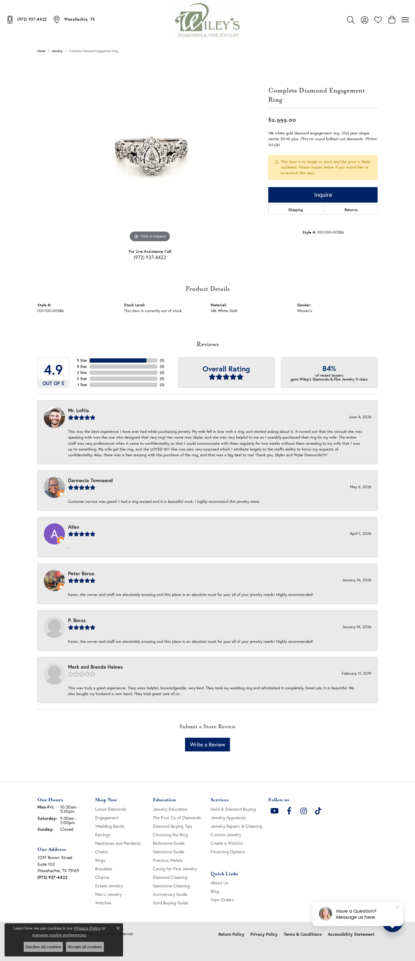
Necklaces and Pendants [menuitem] (118, 843)
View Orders (222, 900)
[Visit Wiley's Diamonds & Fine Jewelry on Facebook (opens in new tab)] (289, 811)
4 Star (82, 366)
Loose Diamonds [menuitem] (110, 809)
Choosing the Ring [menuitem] (170, 834)
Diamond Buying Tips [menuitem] (172, 826)
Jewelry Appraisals (228, 817)
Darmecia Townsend (90, 480)
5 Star (82, 360)
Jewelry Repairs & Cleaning (236, 826)
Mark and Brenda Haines (95, 666)
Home (41, 51)
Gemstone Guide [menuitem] (168, 852)
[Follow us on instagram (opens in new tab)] (303, 811)
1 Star (82, 384)
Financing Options (228, 852)
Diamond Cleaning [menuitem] (170, 877)
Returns (351, 209)
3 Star (82, 372)
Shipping (295, 209)
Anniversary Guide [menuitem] (170, 894)
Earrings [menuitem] (103, 834)
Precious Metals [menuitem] (168, 860)
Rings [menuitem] (100, 860)
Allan (73, 527)
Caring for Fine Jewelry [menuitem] (175, 869)
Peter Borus (81, 573)
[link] (26, 19)
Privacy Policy (264, 934)
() (162, 360)
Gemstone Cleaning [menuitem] (171, 886)
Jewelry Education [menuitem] (170, 809)
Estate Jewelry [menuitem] (109, 886)
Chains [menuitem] (101, 852)
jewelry (57, 51)
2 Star (82, 378)
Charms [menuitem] (102, 877)
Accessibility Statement (351, 934)
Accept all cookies (85, 946)
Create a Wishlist (227, 843)
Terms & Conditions (303, 934)
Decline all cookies (43, 946)
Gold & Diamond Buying (233, 809)
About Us (219, 883)
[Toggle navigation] (405, 20)
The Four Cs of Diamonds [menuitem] (177, 817)
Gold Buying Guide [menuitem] (170, 903)
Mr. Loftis (78, 410)
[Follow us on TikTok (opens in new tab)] (318, 811)
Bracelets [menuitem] (103, 869)
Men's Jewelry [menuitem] (108, 894)
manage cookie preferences (59, 934)
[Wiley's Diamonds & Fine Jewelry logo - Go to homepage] (207, 20)
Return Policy (231, 934)
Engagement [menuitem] (106, 817)
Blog (215, 891)
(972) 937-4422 (150, 257)
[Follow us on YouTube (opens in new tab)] (274, 811)
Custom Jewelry (226, 834)
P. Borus (77, 620)
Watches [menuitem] (103, 903)
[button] (351, 20)
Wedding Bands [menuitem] (110, 826)
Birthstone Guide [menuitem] (168, 843)
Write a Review (207, 744)
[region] (150, 152)
